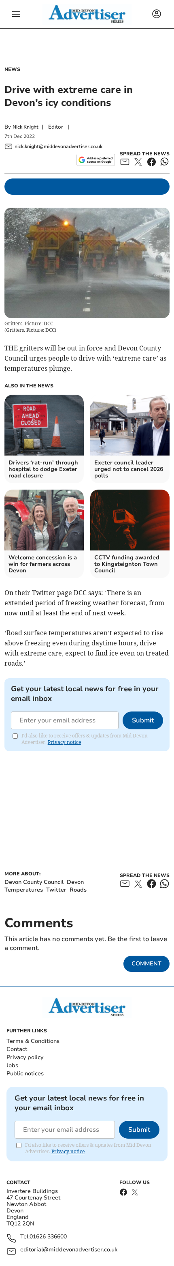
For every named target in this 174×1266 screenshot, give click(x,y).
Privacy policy (24, 1057)
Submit (143, 720)
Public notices (25, 1073)
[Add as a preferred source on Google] (95, 160)
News (12, 69)
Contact (16, 1049)
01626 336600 (48, 1237)
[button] (16, 14)
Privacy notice (64, 742)
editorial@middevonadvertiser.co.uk (68, 1250)
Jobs (12, 1065)
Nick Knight (25, 127)
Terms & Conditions (32, 1041)
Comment (146, 963)
